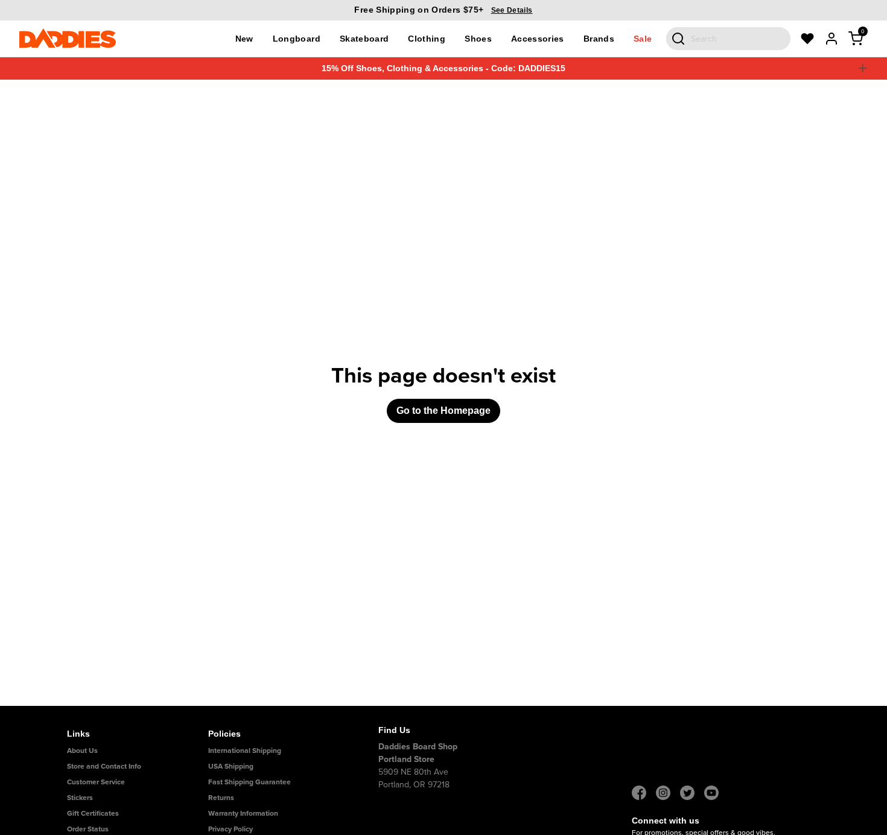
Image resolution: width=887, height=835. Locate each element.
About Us (82, 750)
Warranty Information (243, 813)
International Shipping (244, 750)
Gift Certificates (93, 813)
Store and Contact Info (104, 766)
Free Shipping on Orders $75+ (443, 9)
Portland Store (406, 759)
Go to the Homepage (443, 410)
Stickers (80, 797)
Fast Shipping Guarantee (249, 781)
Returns (221, 797)
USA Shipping (230, 766)
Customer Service (96, 781)
